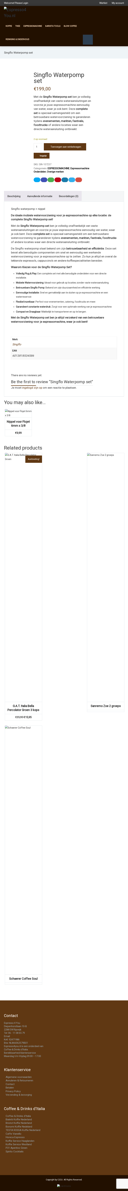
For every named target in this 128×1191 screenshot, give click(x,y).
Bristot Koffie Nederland (19, 1122)
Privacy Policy (13, 1091)
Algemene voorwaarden (19, 1077)
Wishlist (103, 3)
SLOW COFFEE (70, 26)
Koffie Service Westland (19, 1144)
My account (117, 3)
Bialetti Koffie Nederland (19, 1119)
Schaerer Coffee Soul (23, 978)
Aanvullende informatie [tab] (39, 196)
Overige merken (55, 171)
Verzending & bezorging (19, 1094)
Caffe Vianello (13, 1133)
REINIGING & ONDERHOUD (17, 39)
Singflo (16, 344)
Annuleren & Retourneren (19, 1080)
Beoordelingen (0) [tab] (68, 196)
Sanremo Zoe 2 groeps (106, 706)
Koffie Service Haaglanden (20, 1140)
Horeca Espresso (15, 1137)
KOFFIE (9, 26)
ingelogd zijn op (32, 387)
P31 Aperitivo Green (16, 1147)
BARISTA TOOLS (52, 26)
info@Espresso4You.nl (23, 1036)
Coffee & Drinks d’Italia (18, 1116)
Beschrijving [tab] (14, 196)
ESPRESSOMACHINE (33, 26)
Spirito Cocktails (15, 1151)
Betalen (10, 1087)
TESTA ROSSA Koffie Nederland (23, 1130)
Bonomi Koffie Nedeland (19, 1126)
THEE (17, 26)
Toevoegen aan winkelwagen (65, 146)
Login (25, 3)
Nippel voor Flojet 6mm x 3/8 (18, 423)
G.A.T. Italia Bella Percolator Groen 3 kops (23, 708)
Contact (10, 1084)
